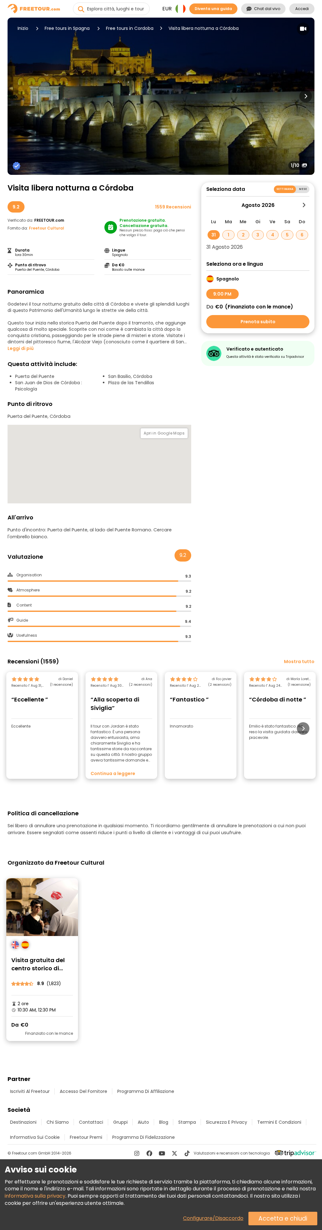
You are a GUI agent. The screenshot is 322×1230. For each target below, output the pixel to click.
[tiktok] (187, 1153)
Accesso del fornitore (83, 1091)
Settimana (284, 189)
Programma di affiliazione (145, 1091)
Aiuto (143, 1122)
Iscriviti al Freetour (30, 1091)
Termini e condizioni (279, 1122)
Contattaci (91, 1122)
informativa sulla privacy (35, 1196)
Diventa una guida (213, 8)
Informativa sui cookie (35, 1137)
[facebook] (149, 1153)
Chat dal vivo (267, 8)
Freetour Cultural (46, 228)
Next (306, 96)
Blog (163, 1122)
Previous (16, 96)
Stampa (187, 1122)
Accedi (302, 8)
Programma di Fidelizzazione (143, 1137)
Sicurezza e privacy (226, 1122)
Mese (303, 189)
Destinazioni (23, 1122)
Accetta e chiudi (282, 1218)
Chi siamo (58, 1122)
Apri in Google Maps (164, 433)
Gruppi (120, 1122)
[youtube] (162, 1153)
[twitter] (174, 1153)
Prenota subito (258, 322)
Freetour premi (86, 1137)
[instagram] (137, 1153)
